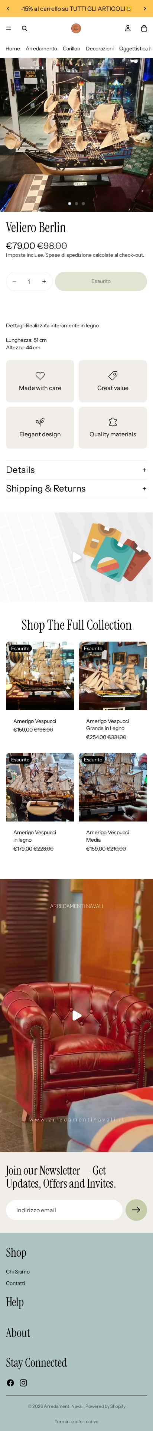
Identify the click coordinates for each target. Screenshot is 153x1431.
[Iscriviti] (136, 1210)
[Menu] (8, 28)
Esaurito (101, 281)
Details (20, 469)
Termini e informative (76, 1421)
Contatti (15, 1283)
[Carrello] (144, 28)
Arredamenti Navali (64, 1406)
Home (13, 48)
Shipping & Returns (45, 488)
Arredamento (41, 48)
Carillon (71, 48)
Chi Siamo (18, 1271)
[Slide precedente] (8, 8)
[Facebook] (10, 1382)
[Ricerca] (24, 28)
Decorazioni (100, 48)
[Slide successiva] (145, 8)
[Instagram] (23, 1382)
